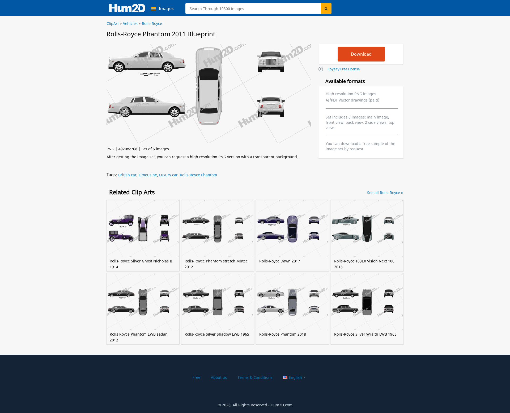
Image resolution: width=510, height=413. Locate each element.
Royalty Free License (344, 69)
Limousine (148, 174)
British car (127, 174)
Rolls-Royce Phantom (198, 174)
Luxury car (168, 174)
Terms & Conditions (255, 377)
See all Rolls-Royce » (385, 192)
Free (196, 377)
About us (219, 377)
